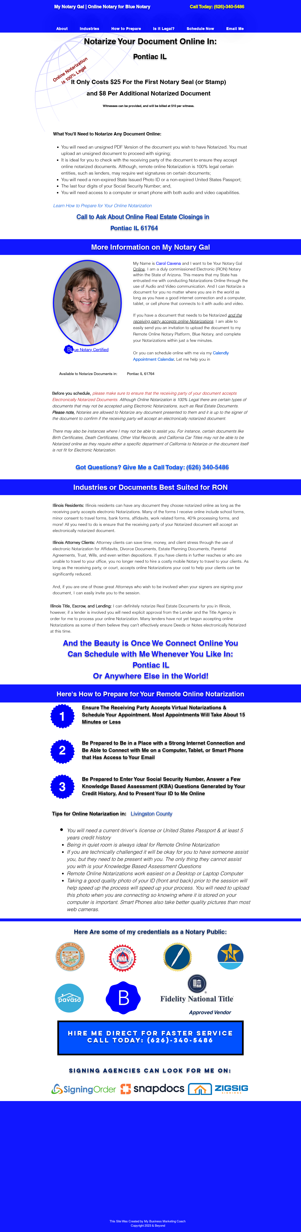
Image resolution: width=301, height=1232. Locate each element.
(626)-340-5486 (229, 6)
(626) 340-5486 (207, 467)
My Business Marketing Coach (165, 1221)
